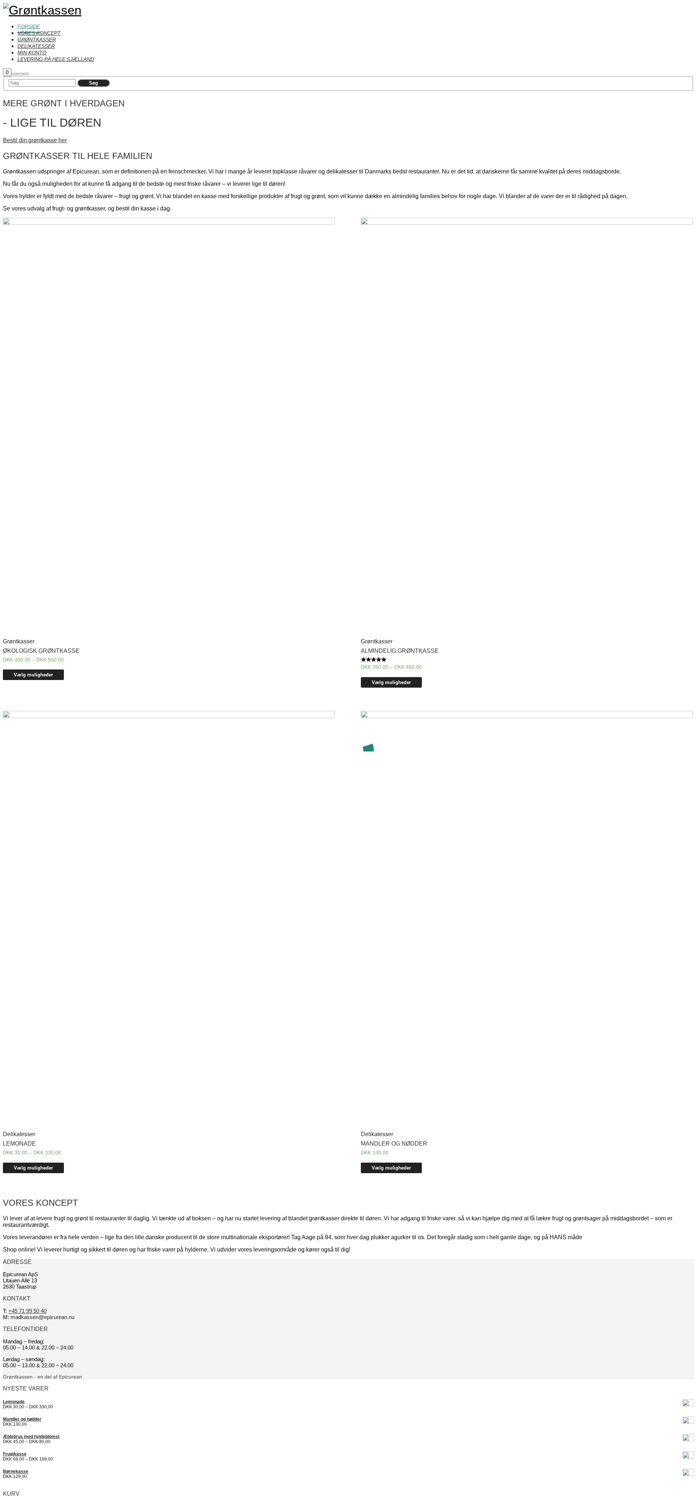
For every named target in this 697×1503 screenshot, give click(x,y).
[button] (35, 140)
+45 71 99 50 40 (27, 1311)
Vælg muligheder (33, 674)
